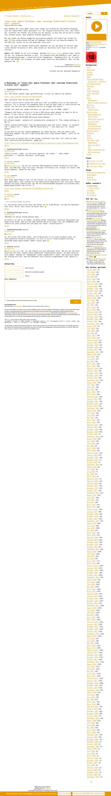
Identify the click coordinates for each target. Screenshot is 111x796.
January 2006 (92, 770)
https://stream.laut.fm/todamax (98, 44)
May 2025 (90, 305)
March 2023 (91, 366)
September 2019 (93, 465)
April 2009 (91, 730)
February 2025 (92, 312)
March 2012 (91, 648)
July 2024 (91, 328)
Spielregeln (91, 175)
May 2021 (90, 418)
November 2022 (92, 375)
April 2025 (91, 307)
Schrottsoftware (94, 126)
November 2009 (92, 713)
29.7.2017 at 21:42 (9, 196)
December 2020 (92, 429)
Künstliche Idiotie (96, 119)
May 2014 (90, 587)
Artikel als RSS (96, 161)
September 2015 (93, 549)
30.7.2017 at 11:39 (9, 231)
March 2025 (91, 310)
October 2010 (92, 688)
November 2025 (92, 291)
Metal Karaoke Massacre (97, 103)
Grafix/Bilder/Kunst (95, 79)
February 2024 (92, 340)
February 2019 (92, 479)
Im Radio (90, 190)
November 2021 (92, 404)
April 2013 (91, 617)
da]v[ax (10, 161)
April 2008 (91, 756)
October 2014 (92, 575)
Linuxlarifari (93, 121)
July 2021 (91, 413)
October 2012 (92, 631)
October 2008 (92, 744)
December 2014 (92, 570)
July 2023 (91, 357)
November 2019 (92, 460)
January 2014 (92, 596)
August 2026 (91, 270)
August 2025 (91, 298)
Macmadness (76, 64)
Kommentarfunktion (71, 313)
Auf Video (91, 193)
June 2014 (91, 584)
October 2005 (92, 775)
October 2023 (92, 349)
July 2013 (91, 610)
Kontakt (90, 177)
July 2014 (91, 582)
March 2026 (91, 281)
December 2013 (92, 598)
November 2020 (92, 432)
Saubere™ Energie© (71, 16)
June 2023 (91, 359)
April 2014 (91, 589)
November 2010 (92, 685)
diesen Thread (56, 53)
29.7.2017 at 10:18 (9, 177)
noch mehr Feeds (96, 166)
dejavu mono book (46, 789)
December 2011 (92, 655)
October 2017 (92, 490)
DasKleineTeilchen (12, 166)
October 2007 (92, 763)
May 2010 (90, 699)
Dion (9, 175)
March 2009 (91, 732)
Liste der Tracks (95, 47)
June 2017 (91, 500)
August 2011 (91, 664)
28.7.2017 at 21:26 (9, 91)
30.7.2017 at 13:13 (9, 248)
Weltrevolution (94, 152)
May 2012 (90, 643)
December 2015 (92, 542)
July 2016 (91, 526)
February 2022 (92, 397)
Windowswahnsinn (94, 128)
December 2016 (92, 514)
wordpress (47, 788)
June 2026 (91, 274)
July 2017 (91, 497)
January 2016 (92, 540)
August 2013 (91, 608)
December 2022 (92, 373)
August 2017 (91, 495)
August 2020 (91, 439)
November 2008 (92, 742)
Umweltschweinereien (96, 150)
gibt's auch (95, 45)
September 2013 (93, 605)
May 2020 (90, 446)
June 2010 (91, 697)
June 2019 (91, 472)
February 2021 (92, 425)
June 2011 (91, 669)
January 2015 (92, 568)
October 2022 (92, 378)
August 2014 (91, 580)
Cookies (30, 794)
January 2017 (92, 512)
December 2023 (92, 345)
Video (89, 154)
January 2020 (92, 455)
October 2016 (92, 519)
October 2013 (92, 603)
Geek (88, 77)
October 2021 (92, 406)
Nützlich (90, 105)
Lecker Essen (93, 110)
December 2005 (92, 772)
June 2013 (91, 612)
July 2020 (91, 441)
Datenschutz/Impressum (96, 172)
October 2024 (92, 321)
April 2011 (91, 674)
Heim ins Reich (94, 145)
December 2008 (92, 739)
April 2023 (91, 364)
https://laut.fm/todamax (95, 42)
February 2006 (92, 767)
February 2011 (92, 678)
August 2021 (91, 411)
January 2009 (92, 737)
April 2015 (91, 561)
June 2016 (91, 528)
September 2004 (93, 777)
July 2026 (91, 272)
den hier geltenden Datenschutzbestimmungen (38, 313)
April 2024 (91, 335)
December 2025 (92, 288)
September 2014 (93, 577)
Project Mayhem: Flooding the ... (20, 16)
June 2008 (91, 753)
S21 (89, 147)
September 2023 (93, 352)
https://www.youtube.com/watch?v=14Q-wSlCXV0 (23, 97)
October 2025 (92, 293)
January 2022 (92, 399)
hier (49, 306)
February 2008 (92, 758)
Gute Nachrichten (94, 84)
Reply (7, 145)
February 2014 (92, 594)
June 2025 (91, 303)
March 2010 (91, 704)
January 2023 (92, 371)
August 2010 (91, 692)
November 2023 (92, 347)
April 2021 (91, 420)
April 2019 (91, 476)
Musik (89, 98)
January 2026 (92, 286)
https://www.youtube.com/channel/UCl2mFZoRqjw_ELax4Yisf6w (29, 188)
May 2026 (90, 277)
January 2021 (92, 427)
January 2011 (92, 681)
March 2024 (91, 338)
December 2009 (92, 711)
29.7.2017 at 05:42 (9, 151)
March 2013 (91, 619)
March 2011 (91, 676)
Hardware (90, 86)
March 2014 (91, 591)
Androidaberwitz (94, 114)
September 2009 (93, 718)
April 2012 (91, 645)
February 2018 (92, 481)
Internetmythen (93, 91)
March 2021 (91, 422)
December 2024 (92, 317)
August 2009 (91, 720)
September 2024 (93, 324)
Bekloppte (91, 70)
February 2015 (92, 566)
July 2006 (91, 765)
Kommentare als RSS (97, 163)
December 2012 (92, 627)
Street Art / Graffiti (97, 81)
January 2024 (92, 342)
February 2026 (92, 284)
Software (90, 133)
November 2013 (92, 601)
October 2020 (92, 434)
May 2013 (90, 615)
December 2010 (92, 683)
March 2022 (91, 394)
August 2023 (91, 354)
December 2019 (92, 458)
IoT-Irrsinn (93, 117)
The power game (93, 140)
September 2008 (93, 746)
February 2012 (92, 650)
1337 (88, 67)
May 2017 (90, 502)
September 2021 (93, 408)
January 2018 (92, 483)
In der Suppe (92, 186)
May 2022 (90, 389)
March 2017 (91, 507)
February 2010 (92, 706)
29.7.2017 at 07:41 (9, 163)
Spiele (89, 138)
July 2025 (91, 300)
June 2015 (91, 556)
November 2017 (92, 488)
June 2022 (91, 387)
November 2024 (92, 319)
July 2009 (91, 723)
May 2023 (90, 361)
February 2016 (92, 537)
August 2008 (91, 749)
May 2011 (90, 671)
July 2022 (91, 385)
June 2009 (91, 725)
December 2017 (92, 486)
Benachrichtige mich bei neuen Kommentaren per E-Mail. (22, 300)
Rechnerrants (92, 112)
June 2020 (91, 443)
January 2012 (92, 652)
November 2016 (92, 516)
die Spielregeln (18, 306)
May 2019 (90, 474)
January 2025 (92, 314)
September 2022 (93, 380)
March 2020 (91, 450)
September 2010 (93, 690)
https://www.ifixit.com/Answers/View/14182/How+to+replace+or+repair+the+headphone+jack (41, 143)
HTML (9, 319)
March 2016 (91, 535)
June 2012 (91, 641)
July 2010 (91, 695)
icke (88, 88)
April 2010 (91, 702)
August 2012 (91, 636)
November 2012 (92, 629)
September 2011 (93, 662)
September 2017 (93, 493)
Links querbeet (93, 93)
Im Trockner (91, 195)
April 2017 (91, 505)
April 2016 (91, 533)
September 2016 (93, 521)
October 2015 (92, 547)
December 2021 (92, 401)
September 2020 (93, 436)
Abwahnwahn (92, 143)
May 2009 (90, 728)
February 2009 (92, 735)
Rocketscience (92, 131)
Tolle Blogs (91, 179)
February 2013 (92, 622)
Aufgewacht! (93, 100)
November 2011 (92, 657)
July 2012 (91, 638)
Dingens (90, 74)
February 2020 (92, 453)
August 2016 (91, 523)
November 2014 (92, 573)
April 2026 (91, 279)
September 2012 (93, 634)
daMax (88, 201)
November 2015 (92, 544)
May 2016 (90, 530)
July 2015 (91, 554)
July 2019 (91, 469)
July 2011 (91, 667)
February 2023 (92, 368)
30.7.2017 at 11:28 (9, 214)
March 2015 (91, 563)
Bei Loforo (94, 188)
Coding (89, 72)
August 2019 (91, 467)
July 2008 (91, 751)
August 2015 (91, 551)
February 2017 (92, 509)
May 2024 (90, 333)
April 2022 (91, 392)
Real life (91, 107)
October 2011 (92, 659)
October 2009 (92, 716)
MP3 (88, 96)
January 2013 (92, 624)
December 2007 (92, 760)
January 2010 (92, 709)
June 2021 (91, 415)
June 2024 (91, 331)
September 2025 (93, 296)
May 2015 (90, 558)
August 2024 (91, 326)
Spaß (88, 136)
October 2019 (92, 462)
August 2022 (91, 382)
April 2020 (91, 448)
